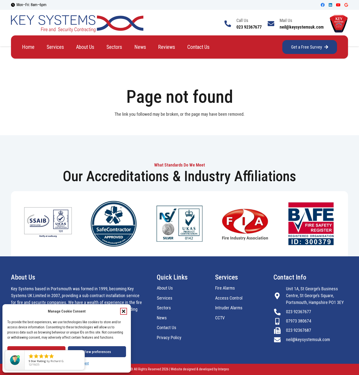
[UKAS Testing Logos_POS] (48, 223)
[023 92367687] (280, 330)
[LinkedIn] (330, 5)
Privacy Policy (169, 337)
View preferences (97, 352)
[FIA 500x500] (245, 224)
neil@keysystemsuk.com (308, 339)
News (162, 317)
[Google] (346, 5)
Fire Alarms (225, 288)
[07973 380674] (280, 321)
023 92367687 (298, 330)
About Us (165, 288)
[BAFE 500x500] (311, 224)
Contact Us (166, 327)
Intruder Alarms (229, 307)
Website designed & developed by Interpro (200, 369)
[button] (123, 311)
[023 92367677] (280, 312)
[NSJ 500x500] (179, 224)
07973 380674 (298, 320)
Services (164, 298)
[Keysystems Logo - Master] (77, 23)
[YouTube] (338, 5)
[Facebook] (323, 5)
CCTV (220, 317)
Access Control (229, 298)
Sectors (164, 307)
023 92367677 (298, 311)
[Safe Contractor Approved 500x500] (113, 224)
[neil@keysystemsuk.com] (280, 339)
